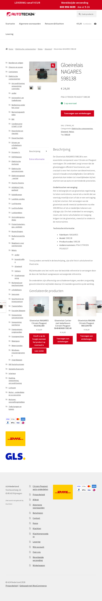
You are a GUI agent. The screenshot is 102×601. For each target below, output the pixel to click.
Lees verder (39, 351)
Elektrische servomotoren (17, 169)
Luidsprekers (17, 212)
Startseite (10, 23)
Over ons (37, 552)
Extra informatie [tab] (36, 159)
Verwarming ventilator (17, 323)
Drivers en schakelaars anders (17, 145)
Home (11, 49)
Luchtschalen (17, 208)
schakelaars (17, 290)
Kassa (35, 523)
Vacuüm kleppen (18, 310)
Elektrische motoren (16, 162)
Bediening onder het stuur (18, 106)
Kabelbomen (17, 194)
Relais (40, 49)
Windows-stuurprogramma (18, 353)
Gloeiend (48, 49)
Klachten (37, 528)
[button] (53, 65)
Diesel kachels (17, 138)
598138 (67, 134)
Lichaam (12, 388)
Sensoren (15, 294)
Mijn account (38, 547)
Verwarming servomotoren (17, 316)
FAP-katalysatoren (16, 364)
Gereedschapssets (16, 369)
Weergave (16, 341)
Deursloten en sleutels (17, 132)
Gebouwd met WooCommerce (33, 585)
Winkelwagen (39, 565)
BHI (13, 119)
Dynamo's (16, 152)
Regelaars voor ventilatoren (18, 244)
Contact (36, 518)
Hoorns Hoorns (18, 183)
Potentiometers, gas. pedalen (18, 225)
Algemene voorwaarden (30, 23)
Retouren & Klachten (54, 23)
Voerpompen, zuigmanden (17, 330)
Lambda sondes (18, 199)
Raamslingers (17, 231)
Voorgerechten (18, 336)
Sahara (18, 271)
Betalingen (38, 513)
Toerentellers (17, 306)
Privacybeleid (39, 494)
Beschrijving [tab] (34, 151)
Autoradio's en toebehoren (18, 99)
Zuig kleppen (17, 360)
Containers (13, 71)
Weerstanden (17, 345)
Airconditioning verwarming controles (18, 86)
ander (14, 93)
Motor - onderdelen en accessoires (16, 393)
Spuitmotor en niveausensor (18, 300)
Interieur (12, 373)
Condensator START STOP (17, 125)
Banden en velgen (16, 63)
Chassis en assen (16, 67)
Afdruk (36, 499)
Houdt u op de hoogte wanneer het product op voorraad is (39, 340)
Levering (9, 34)
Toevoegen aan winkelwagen (77, 113)
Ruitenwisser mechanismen (17, 284)
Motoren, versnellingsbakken (17, 400)
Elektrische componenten (25, 49)
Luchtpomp (16, 203)
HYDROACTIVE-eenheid (18, 188)
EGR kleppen (17, 157)
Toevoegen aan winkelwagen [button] (63, 340)
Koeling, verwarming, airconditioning (15, 381)
